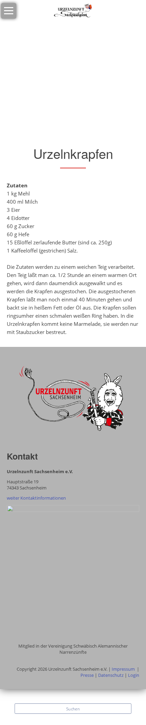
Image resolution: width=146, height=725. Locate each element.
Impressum (123, 669)
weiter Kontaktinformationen (36, 498)
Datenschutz (111, 675)
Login (133, 675)
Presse (87, 675)
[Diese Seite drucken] (13, 129)
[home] (73, 10)
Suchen (73, 709)
